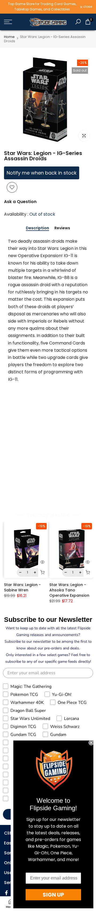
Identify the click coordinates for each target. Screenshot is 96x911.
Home (9, 36)
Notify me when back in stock (42, 172)
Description (37, 228)
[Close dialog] (91, 742)
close (87, 6)
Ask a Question (20, 202)
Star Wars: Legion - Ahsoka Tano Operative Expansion (69, 590)
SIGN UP (53, 894)
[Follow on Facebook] (6, 893)
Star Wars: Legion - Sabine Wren (22, 587)
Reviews (62, 228)
